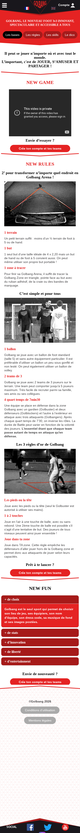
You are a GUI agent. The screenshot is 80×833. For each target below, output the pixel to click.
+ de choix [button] (11, 599)
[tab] (40, 599)
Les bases (12, 35)
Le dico (70, 35)
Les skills (52, 35)
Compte (64, 5)
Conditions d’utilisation (40, 710)
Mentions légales (40, 720)
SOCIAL (11, 827)
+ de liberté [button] (12, 652)
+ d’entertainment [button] (17, 661)
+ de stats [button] (11, 633)
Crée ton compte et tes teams (40, 148)
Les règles (33, 35)
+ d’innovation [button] (15, 642)
